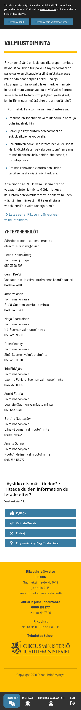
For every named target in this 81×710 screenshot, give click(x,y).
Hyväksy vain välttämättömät (51, 21)
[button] (40, 513)
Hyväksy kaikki (16, 21)
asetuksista (48, 9)
